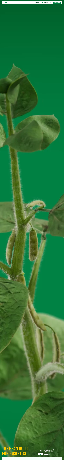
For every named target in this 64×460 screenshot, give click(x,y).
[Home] (5, 2)
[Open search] (51, 2)
